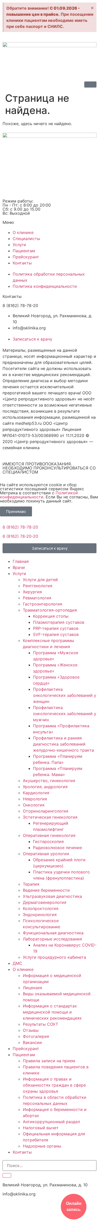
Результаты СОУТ (40, 1024)
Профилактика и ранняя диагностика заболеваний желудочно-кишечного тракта (63, 744)
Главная (21, 561)
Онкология (33, 804)
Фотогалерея (36, 1036)
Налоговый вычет (41, 1127)
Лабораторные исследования (52, 938)
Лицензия (32, 987)
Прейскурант (26, 1048)
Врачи (19, 567)
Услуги (19, 573)
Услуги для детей (40, 579)
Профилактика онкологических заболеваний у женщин (64, 695)
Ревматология (37, 597)
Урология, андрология (45, 786)
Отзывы (31, 1030)
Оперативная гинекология (49, 835)
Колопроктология (40, 908)
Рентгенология (37, 585)
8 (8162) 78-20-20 (20, 536)
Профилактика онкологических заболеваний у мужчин (64, 713)
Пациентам (24, 1054)
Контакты (22, 1152)
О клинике (23, 969)
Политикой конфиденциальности (39, 494)
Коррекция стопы (51, 616)
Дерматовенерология (44, 902)
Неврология (35, 798)
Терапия (31, 884)
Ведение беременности (46, 890)
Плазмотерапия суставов (58, 622)
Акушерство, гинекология (49, 780)
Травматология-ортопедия (50, 610)
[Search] (7, 1175)
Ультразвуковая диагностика (52, 896)
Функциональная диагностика (53, 932)
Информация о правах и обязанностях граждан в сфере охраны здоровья (54, 1085)
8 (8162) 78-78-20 (20, 527)
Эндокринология (40, 914)
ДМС (17, 963)
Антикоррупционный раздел (51, 1121)
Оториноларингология (45, 811)
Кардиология (36, 792)
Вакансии (32, 1042)
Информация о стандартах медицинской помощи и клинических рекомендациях (52, 1012)
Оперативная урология (46, 853)
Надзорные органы (42, 1146)
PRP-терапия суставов (55, 628)
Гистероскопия (48, 841)
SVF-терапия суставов (56, 634)
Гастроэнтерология (42, 603)
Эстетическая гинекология (50, 817)
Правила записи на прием (49, 1060)
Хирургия (32, 591)
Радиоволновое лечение (57, 847)
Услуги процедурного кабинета (54, 957)
